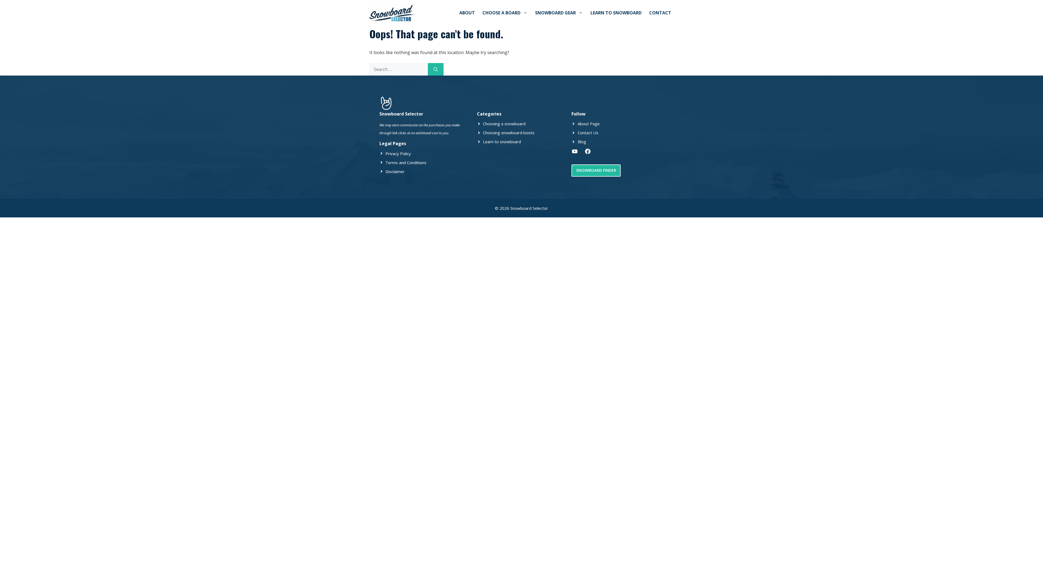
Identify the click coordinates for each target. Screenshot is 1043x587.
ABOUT (467, 13)
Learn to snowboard (502, 141)
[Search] (436, 69)
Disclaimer (395, 171)
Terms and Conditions (405, 162)
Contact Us (588, 132)
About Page (589, 123)
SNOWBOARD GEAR (555, 13)
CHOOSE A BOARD (501, 13)
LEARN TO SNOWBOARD (616, 13)
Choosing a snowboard (504, 123)
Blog (582, 141)
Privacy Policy (398, 153)
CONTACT (660, 13)
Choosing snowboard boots (509, 132)
